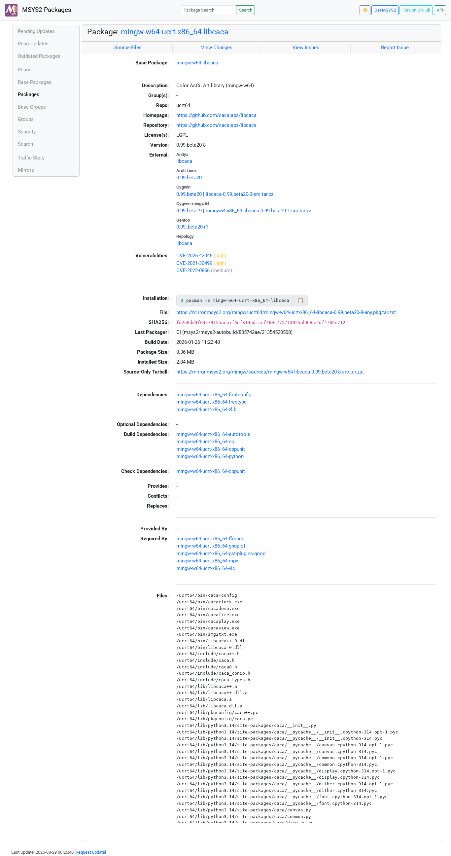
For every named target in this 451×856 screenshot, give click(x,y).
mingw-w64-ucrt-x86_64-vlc (205, 568)
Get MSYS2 (385, 10)
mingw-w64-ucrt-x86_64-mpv (207, 561)
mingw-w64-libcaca (197, 63)
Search (245, 10)
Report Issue (395, 48)
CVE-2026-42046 (194, 256)
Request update (90, 852)
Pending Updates (36, 31)
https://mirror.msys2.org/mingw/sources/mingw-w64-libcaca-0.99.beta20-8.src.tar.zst (270, 372)
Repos (25, 70)
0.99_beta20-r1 (192, 227)
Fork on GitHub (416, 10)
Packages (28, 94)
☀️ (365, 10)
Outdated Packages (39, 56)
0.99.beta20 (189, 178)
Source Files (128, 48)
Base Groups (32, 107)
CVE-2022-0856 (193, 270)
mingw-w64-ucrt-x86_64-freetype (211, 402)
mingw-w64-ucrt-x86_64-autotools (213, 434)
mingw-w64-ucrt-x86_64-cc (205, 442)
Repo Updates (33, 44)
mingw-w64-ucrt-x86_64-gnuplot (210, 546)
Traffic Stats (31, 158)
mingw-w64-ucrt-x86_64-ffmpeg (210, 539)
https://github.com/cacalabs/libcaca (216, 115)
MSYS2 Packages (45, 10)
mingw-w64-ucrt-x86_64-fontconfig (213, 395)
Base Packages (35, 82)
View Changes (216, 48)
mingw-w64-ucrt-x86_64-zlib (206, 409)
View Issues (306, 48)
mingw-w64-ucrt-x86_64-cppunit (210, 449)
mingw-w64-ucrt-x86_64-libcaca (174, 31)
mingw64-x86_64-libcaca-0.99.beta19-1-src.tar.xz (258, 211)
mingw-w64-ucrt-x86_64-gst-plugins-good (220, 553)
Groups (26, 119)
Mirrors (26, 170)
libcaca (184, 161)
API (440, 10)
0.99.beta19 (189, 211)
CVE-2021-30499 (194, 263)
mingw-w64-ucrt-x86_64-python (210, 456)
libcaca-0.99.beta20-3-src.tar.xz (239, 194)
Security (27, 132)
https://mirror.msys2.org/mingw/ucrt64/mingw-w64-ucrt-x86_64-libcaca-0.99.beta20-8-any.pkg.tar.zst (286, 312)
